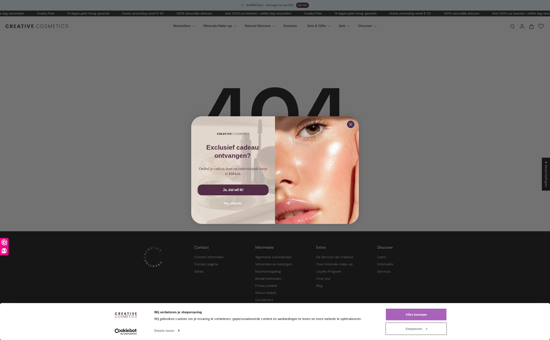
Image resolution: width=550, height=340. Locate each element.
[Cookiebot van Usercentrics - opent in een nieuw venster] (126, 331)
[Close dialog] (350, 124)
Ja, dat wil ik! (233, 190)
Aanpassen (413, 328)
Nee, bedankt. (233, 203)
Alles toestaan (416, 314)
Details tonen (164, 330)
